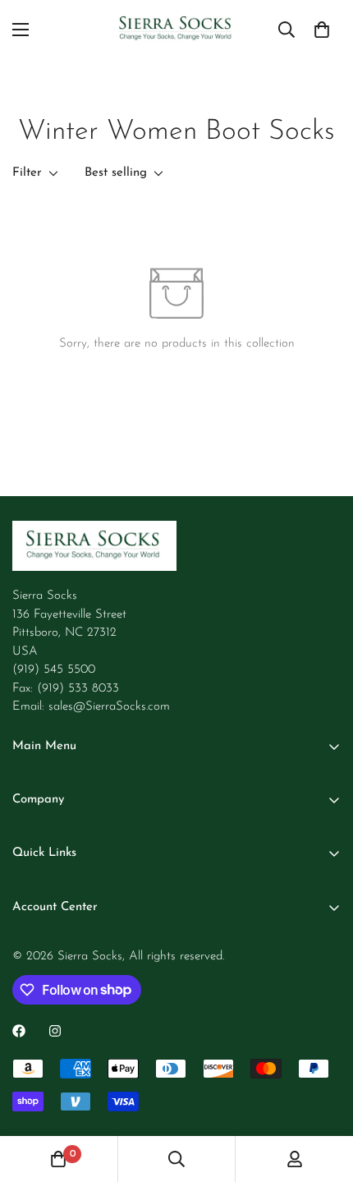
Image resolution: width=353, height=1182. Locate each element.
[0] (322, 29)
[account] (295, 1159)
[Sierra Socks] (176, 29)
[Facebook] (18, 1030)
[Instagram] (55, 1030)
